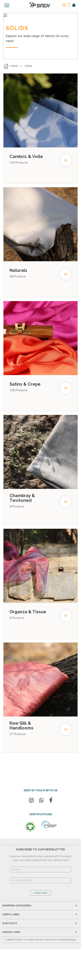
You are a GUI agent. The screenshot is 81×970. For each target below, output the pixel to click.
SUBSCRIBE (40, 893)
